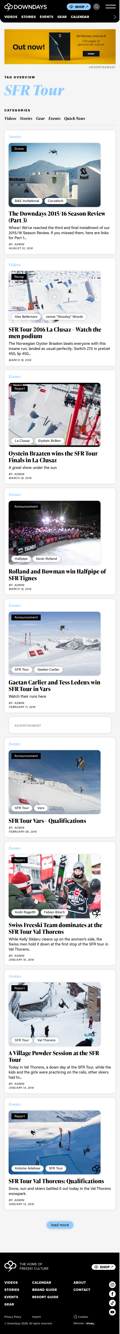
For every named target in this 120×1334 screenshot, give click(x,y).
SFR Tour (22, 669)
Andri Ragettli (25, 912)
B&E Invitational (27, 201)
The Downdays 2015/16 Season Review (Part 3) (57, 216)
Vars (40, 808)
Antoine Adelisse (27, 1168)
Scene (19, 148)
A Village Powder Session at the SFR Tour (54, 1056)
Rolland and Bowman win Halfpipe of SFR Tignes (57, 574)
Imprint (36, 1317)
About (79, 1282)
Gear (62, 17)
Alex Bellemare (26, 316)
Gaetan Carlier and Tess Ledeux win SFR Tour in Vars (55, 685)
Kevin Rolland (46, 558)
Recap (19, 276)
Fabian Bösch (54, 912)
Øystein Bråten (49, 440)
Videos (10, 17)
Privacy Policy (12, 1317)
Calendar (80, 17)
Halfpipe (21, 558)
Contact (81, 1290)
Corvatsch (56, 201)
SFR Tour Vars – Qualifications (47, 821)
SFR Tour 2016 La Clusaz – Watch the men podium (55, 332)
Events (46, 17)
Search (96, 6)
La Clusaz (22, 440)
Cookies (83, 1317)
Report (19, 388)
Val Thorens (46, 1040)
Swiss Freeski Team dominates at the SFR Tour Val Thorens (55, 928)
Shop (80, 6)
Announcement (26, 506)
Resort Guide (45, 1297)
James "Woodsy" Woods (64, 316)
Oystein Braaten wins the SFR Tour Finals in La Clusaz (53, 456)
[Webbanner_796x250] (60, 46)
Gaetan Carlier (48, 669)
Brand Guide (44, 1290)
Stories (28, 17)
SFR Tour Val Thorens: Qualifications (56, 1181)
